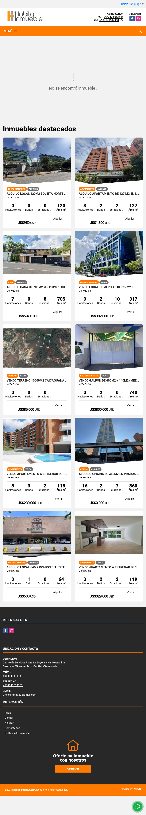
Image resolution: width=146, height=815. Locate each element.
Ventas (9, 717)
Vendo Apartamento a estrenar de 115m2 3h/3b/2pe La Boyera (37, 474)
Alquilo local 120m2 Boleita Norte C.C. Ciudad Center (37, 193)
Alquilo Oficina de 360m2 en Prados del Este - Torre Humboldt (109, 474)
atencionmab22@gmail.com (19, 694)
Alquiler (9, 722)
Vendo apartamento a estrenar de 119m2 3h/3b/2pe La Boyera (109, 567)
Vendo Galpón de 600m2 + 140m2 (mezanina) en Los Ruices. (109, 380)
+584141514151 (113, 17)
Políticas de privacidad (18, 733)
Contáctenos (12, 728)
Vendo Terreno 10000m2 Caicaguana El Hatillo (37, 380)
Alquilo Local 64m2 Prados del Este (36, 567)
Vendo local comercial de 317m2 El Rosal (109, 287)
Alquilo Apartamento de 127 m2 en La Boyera (109, 193)
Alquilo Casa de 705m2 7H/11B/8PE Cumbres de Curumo (37, 287)
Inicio (8, 712)
